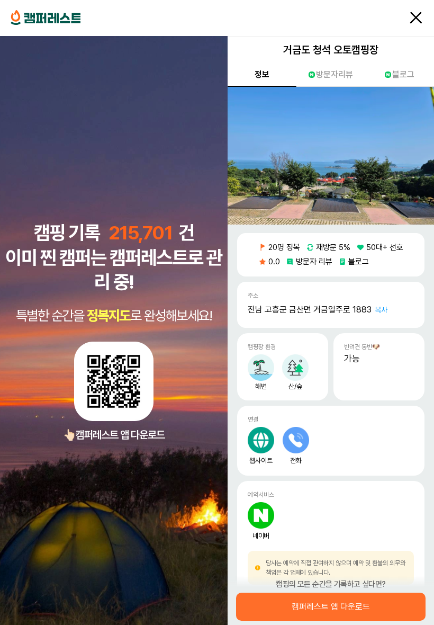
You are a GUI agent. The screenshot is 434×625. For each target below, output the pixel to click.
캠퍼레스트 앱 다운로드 (331, 607)
